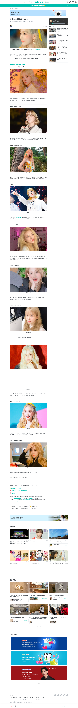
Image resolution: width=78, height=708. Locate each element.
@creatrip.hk (19, 217)
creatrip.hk (19, 488)
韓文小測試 (63, 706)
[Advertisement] (28, 378)
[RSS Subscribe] (16, 706)
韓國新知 (16, 8)
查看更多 (38, 683)
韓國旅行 (11, 8)
